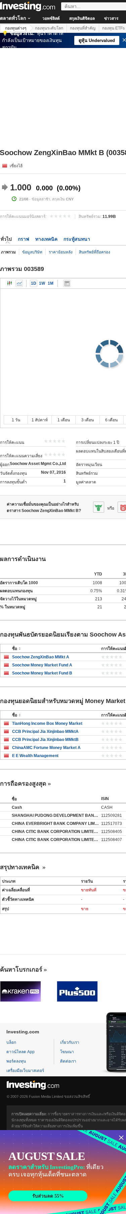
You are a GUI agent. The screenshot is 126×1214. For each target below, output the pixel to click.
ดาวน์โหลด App (20, 1051)
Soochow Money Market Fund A (42, 665)
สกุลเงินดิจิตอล (82, 18)
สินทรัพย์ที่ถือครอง (94, 252)
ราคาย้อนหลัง (61, 252)
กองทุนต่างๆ (15, 28)
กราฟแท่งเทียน (9, 283)
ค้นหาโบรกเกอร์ (21, 969)
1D (33, 283)
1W (42, 283)
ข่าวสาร (111, 18)
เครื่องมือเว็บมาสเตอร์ (25, 1070)
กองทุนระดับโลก (49, 28)
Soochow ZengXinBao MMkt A (40, 657)
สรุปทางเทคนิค (20, 867)
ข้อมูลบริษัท (32, 252)
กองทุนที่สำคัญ (82, 28)
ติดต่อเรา (68, 1061)
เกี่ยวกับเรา (69, 1042)
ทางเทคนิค (46, 239)
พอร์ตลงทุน (16, 1061)
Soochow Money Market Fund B (42, 673)
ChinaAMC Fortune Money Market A (46, 747)
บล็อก (11, 1042)
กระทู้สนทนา (77, 239)
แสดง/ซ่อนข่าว (67, 283)
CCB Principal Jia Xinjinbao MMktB (45, 739)
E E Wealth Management (35, 755)
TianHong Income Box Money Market (47, 723)
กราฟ (23, 239)
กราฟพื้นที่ (19, 283)
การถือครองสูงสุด (23, 783)
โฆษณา (67, 1051)
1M (50, 283)
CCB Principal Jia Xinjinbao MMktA (45, 731)
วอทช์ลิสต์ (51, 18)
